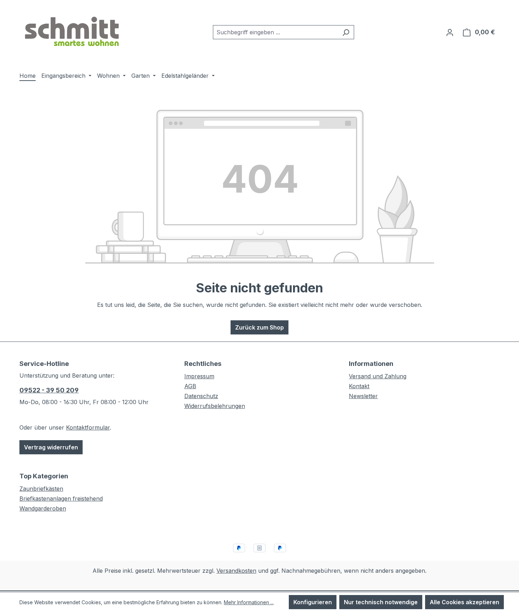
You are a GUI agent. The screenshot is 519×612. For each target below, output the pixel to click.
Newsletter (363, 396)
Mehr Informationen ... (249, 602)
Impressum (199, 376)
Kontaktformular (88, 427)
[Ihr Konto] (449, 32)
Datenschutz (201, 396)
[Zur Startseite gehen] (72, 30)
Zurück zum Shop (259, 327)
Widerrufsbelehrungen (214, 405)
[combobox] (275, 32)
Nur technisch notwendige (381, 602)
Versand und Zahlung (377, 376)
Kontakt (359, 386)
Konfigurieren (312, 602)
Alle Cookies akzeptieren (464, 602)
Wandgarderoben (42, 508)
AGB (190, 386)
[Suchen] (346, 32)
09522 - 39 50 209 (49, 390)
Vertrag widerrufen (51, 447)
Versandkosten (236, 570)
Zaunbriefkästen (41, 488)
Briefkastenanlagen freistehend (61, 498)
